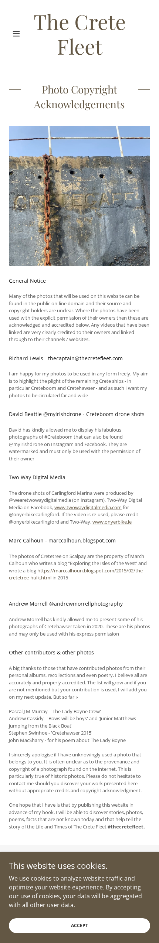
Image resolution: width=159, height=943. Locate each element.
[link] (79, 33)
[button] (19, 33)
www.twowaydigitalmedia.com (88, 507)
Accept (79, 925)
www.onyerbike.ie (112, 521)
